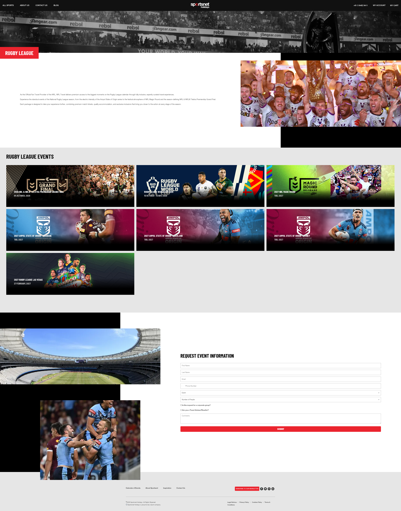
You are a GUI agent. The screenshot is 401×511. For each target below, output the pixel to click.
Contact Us (180, 488)
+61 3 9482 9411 (361, 5)
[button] (8, 5)
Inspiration (167, 488)
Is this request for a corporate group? (196, 405)
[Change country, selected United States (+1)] (182, 386)
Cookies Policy (257, 502)
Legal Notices (232, 502)
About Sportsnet (152, 488)
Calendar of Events (133, 488)
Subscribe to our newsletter (247, 488)
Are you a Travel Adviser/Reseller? (195, 410)
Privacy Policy (244, 502)
